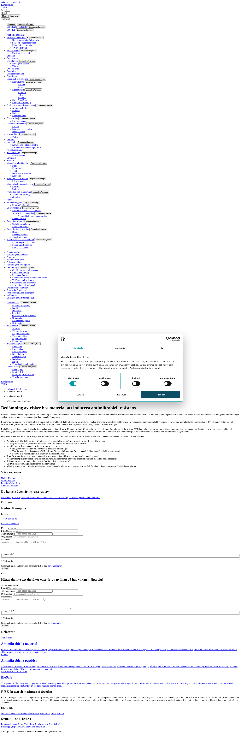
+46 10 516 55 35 (9, 519)
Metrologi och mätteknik (17, 178)
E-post (4, 531)
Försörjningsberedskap (22, 245)
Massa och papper (20, 121)
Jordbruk (11, 139)
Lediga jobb (17, 369)
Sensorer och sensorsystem (24, 43)
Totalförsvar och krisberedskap (20, 239)
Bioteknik (11, 56)
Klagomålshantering (21, 333)
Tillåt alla (160, 395)
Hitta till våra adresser (29, 713)
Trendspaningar (19, 356)
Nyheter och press (15, 343)
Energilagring (18, 82)
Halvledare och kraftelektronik (25, 40)
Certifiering (12, 267)
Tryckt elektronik (19, 48)
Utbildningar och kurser (17, 288)
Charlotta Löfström (9, 485)
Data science (12, 71)
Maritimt (10, 160)
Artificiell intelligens (16, 35)
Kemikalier (11, 142)
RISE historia (18, 323)
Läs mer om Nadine (10, 523)
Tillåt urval (120, 395)
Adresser (16, 328)
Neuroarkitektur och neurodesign (32, 216)
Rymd (9, 200)
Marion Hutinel (8, 480)
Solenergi (22, 95)
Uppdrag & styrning (21, 305)
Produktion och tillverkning (19, 192)
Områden (11, 24)
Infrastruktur (12, 134)
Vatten (15, 137)
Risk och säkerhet (20, 247)
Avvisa (80, 395)
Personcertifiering (20, 275)
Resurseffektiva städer (22, 205)
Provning (11, 257)
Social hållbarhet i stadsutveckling (27, 210)
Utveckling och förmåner (23, 374)
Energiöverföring (19, 100)
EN (5, 7)
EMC (14, 113)
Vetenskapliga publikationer (24, 364)
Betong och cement (20, 63)
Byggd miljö (12, 61)
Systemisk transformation (18, 229)
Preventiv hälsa (19, 218)
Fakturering (17, 341)
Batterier (21, 84)
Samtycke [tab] (79, 348)
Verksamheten (13, 302)
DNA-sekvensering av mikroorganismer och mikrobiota (75, 497)
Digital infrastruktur (15, 74)
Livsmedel (11, 158)
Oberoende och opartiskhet (24, 315)
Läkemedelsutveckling (22, 129)
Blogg (15, 361)
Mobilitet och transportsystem (20, 184)
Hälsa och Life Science (17, 389)
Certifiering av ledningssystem (25, 270)
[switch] (105, 383)
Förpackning (12, 118)
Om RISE (11, 30)
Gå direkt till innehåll (10, 2)
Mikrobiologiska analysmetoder (15, 497)
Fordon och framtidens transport (21, 105)
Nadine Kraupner (8, 478)
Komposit (16, 168)
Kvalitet (15, 308)
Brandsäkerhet (13, 58)
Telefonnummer (8, 534)
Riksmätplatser (18, 181)
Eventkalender (55, 724)
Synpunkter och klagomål (23, 285)
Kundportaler (7, 5)
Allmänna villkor (27, 727)
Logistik (16, 187)
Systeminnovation (14, 221)
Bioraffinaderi (13, 50)
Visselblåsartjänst (19, 336)
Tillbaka (5, 19)
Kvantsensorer (18, 155)
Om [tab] (162, 348)
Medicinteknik (18, 131)
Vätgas (21, 87)
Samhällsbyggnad (14, 202)
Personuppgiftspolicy (10, 727)
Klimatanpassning (14, 150)
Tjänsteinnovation (20, 237)
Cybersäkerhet (13, 69)
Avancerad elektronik (16, 37)
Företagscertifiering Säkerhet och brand (29, 277)
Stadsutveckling (14, 208)
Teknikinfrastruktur (15, 259)
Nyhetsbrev (17, 359)
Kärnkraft (22, 92)
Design (15, 232)
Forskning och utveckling (18, 254)
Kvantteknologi (13, 152)
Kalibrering (12, 295)
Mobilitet (16, 189)
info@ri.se (40, 727)
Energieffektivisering (21, 102)
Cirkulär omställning (21, 224)
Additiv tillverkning (21, 194)
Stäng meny (14, 16)
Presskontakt (17, 349)
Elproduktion (18, 90)
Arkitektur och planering (23, 213)
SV (2, 7)
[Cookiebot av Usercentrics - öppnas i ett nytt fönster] (168, 339)
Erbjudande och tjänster (17, 27)
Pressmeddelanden (9, 724)
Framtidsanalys (13, 252)
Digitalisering (13, 76)
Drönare (16, 110)
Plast (14, 166)
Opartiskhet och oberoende (24, 283)
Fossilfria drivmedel (21, 53)
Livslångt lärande (19, 234)
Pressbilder (17, 346)
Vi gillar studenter (20, 377)
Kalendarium (18, 354)
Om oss (4, 713)
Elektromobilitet (19, 115)
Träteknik (16, 66)
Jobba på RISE (57, 713)
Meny (4, 16)
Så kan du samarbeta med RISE (21, 298)
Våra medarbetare (20, 331)
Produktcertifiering (20, 272)
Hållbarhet (16, 310)
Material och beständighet (18, 163)
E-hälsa (15, 126)
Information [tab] (120, 348)
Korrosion (16, 176)
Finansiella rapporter (21, 320)
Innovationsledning (20, 226)
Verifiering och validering (23, 280)
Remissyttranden (19, 351)
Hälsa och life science (16, 123)
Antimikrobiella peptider (40, 497)
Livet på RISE (18, 372)
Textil (14, 171)
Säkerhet (16, 313)
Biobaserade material (21, 173)
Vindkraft (22, 97)
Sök (3, 10)
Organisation (18, 318)
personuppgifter (55, 566)
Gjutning (16, 197)
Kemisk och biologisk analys (25, 145)
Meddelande (6, 539)
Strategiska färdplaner (16, 290)
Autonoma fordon (20, 108)
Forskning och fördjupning (18, 265)
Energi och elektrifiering (17, 79)
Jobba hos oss (13, 366)
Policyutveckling (14, 262)
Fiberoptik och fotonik (22, 45)
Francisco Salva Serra (10, 483)
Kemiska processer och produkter (27, 147)
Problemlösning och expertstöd (20, 293)
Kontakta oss (12, 325)
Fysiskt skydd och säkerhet (24, 242)
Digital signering (19, 338)
